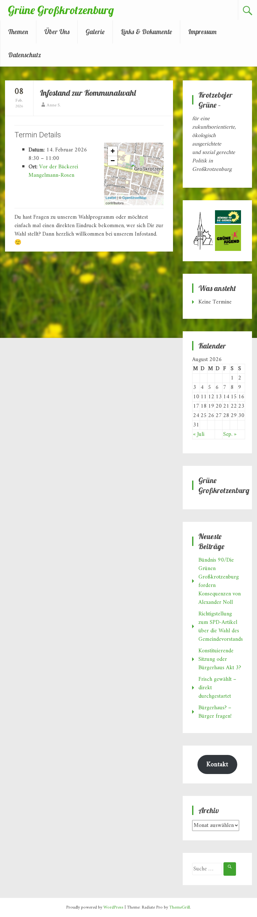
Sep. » (229, 434)
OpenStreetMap (134, 197)
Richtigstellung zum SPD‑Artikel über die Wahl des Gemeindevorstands (220, 626)
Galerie (95, 32)
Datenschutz (24, 55)
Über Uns (57, 32)
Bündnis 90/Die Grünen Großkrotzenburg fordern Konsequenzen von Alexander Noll (219, 581)
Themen (18, 32)
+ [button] (113, 151)
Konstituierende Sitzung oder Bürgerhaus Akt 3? (219, 659)
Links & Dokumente (146, 32)
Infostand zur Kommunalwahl (88, 93)
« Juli (198, 434)
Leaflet (111, 197)
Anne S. (54, 105)
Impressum (202, 32)
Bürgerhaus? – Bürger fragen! (215, 712)
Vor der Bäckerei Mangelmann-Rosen (53, 171)
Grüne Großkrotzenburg (61, 10)
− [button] (113, 161)
